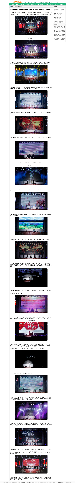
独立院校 (37, 4)
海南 (59, 2)
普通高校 (27, 4)
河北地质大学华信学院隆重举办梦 (58, 18)
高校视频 (56, 4)
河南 (28, 2)
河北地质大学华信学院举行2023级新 (59, 17)
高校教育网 (22, 482)
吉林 (37, 2)
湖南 (29, 2)
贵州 (48, 2)
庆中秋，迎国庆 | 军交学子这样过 (58, 13)
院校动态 (20, 6)
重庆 (44, 2)
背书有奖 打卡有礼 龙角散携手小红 (59, 10)
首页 (13, 4)
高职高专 (32, 4)
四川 (51, 2)
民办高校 (42, 4)
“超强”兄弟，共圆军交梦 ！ (57, 14)
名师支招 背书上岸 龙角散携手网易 (59, 9)
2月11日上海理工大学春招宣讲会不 (59, 39)
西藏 (49, 2)
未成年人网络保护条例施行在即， (58, 8)
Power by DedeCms (69, 482)
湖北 (31, 2)
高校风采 (51, 4)
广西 (55, 2)
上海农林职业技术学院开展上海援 (58, 22)
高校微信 (61, 4)
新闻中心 (17, 4)
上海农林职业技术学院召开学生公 (58, 21)
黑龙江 (40, 2)
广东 (57, 2)
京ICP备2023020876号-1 (54, 482)
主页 (14, 6)
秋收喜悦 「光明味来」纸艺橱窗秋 (58, 12)
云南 (46, 2)
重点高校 (22, 4)
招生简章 (46, 4)
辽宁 (35, 2)
